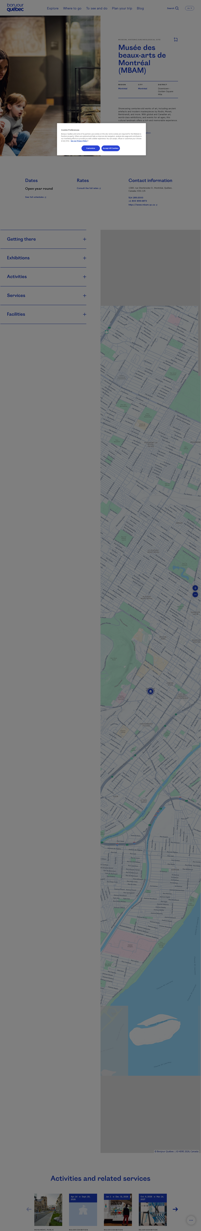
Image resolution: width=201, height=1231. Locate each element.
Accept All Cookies (110, 148)
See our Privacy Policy (80, 141)
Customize (90, 148)
